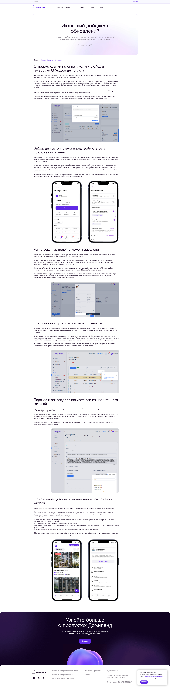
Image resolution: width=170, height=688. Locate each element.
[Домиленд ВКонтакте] (38, 678)
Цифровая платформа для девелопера (65, 671)
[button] (85, 641)
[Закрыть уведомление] (166, 671)
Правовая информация (93, 671)
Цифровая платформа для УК (62, 675)
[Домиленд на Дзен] (33, 678)
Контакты (88, 675)
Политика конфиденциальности (63, 679)
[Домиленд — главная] (39, 7)
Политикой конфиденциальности (154, 676)
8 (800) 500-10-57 (112, 671)
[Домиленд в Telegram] (43, 678)
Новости (36, 60)
